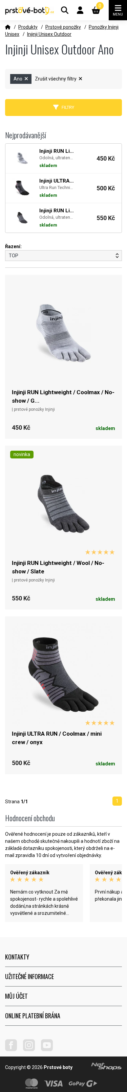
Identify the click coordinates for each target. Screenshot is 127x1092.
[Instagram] (31, 1049)
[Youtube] (49, 1049)
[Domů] (7, 27)
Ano (18, 78)
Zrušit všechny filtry (56, 78)
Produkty (28, 27)
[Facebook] (13, 1049)
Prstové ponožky (63, 27)
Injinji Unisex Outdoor (49, 34)
